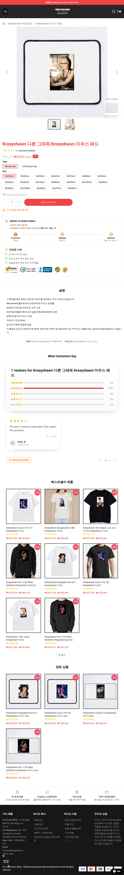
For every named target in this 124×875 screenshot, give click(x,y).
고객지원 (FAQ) (72, 837)
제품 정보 (38, 820)
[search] (114, 11)
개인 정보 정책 (41, 828)
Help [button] (118, 871)
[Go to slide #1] (54, 124)
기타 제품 (69, 833)
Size (4, 171)
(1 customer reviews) (25, 150)
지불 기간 (69, 824)
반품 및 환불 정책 (73, 828)
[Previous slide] (7, 72)
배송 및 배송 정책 (73, 820)
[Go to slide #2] (70, 124)
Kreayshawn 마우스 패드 (49, 23)
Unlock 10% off (6, 861)
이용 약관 (38, 824)
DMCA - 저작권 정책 (43, 833)
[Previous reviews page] (100, 460)
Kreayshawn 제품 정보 (20, 23)
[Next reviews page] (115, 460)
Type (4, 161)
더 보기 (62, 655)
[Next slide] (117, 72)
